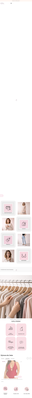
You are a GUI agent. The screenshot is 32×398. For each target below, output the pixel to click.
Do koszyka (17, 376)
